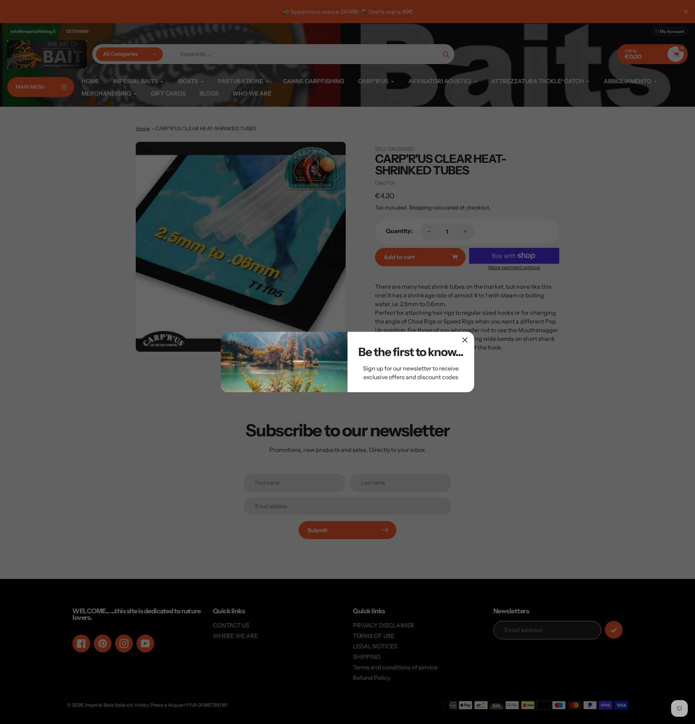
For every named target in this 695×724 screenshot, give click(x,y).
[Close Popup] (464, 339)
